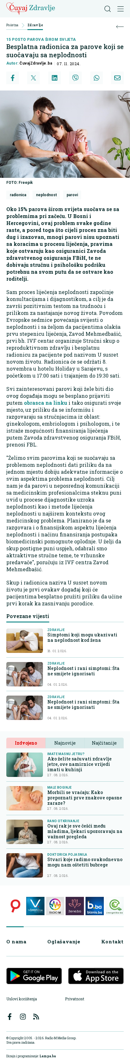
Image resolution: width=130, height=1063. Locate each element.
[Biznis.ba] (95, 906)
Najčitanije (104, 743)
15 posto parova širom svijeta (41, 39)
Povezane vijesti (27, 616)
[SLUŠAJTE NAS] (55, 906)
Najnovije (65, 743)
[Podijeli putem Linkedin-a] (54, 78)
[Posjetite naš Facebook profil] (9, 1016)
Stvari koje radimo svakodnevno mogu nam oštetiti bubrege (84, 862)
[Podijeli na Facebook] (12, 78)
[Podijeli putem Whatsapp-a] (96, 78)
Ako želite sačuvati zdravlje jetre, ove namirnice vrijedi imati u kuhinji (79, 764)
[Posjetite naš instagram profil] (23, 1016)
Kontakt (112, 941)
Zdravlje (35, 25)
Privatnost (74, 998)
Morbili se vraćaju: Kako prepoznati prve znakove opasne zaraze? (84, 798)
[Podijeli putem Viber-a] (75, 78)
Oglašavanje (63, 941)
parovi (72, 195)
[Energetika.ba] (114, 906)
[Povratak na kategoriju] (120, 26)
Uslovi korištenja (21, 998)
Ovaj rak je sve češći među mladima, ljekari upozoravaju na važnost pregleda (84, 831)
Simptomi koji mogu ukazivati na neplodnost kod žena (82, 637)
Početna (12, 25)
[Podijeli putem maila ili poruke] (117, 78)
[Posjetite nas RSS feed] (36, 1016)
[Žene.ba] (75, 906)
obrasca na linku (45, 402)
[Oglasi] (15, 906)
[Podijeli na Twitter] (33, 78)
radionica (18, 195)
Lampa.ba (47, 1056)
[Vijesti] (35, 906)
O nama (16, 941)
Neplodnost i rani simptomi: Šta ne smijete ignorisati (83, 671)
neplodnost (46, 195)
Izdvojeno (26, 743)
